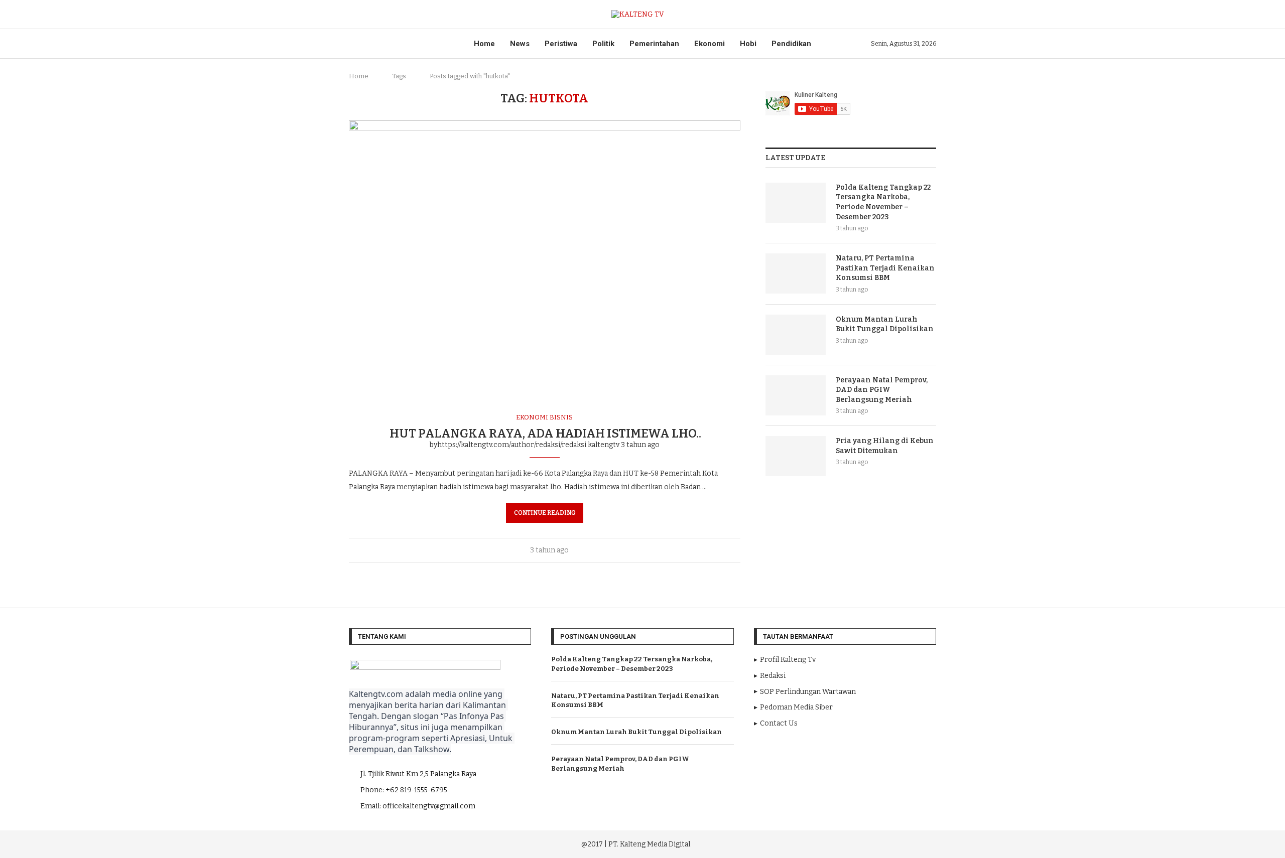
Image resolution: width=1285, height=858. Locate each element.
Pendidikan (791, 43)
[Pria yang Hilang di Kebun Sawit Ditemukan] (795, 456)
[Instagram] (830, 842)
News (520, 43)
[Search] (931, 14)
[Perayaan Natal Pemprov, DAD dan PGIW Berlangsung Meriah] (795, 395)
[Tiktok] (871, 842)
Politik (603, 43)
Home (484, 43)
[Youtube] (844, 842)
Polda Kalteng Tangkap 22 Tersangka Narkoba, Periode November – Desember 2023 (883, 202)
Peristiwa (561, 43)
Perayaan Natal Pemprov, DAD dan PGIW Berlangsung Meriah (882, 390)
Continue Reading (544, 512)
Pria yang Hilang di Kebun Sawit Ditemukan (885, 446)
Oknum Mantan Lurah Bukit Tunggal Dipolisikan (885, 324)
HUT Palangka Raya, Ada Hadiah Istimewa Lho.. (544, 433)
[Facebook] (816, 842)
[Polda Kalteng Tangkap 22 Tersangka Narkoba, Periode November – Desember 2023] (795, 203)
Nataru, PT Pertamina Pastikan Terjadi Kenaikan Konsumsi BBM (885, 268)
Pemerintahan (654, 43)
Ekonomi (709, 43)
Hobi (748, 43)
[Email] (858, 842)
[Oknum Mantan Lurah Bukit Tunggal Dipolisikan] (795, 335)
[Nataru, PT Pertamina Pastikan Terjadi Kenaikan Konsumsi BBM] (795, 273)
